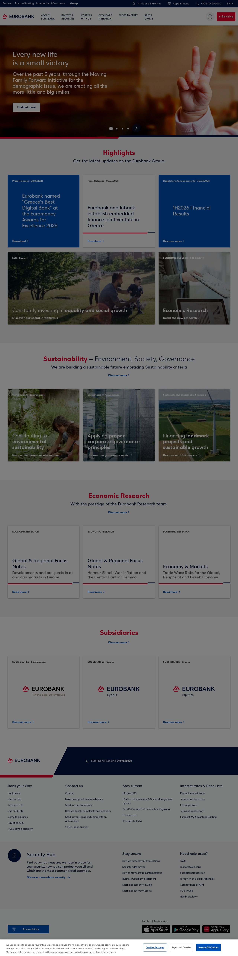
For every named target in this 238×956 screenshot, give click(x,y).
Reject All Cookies (181, 947)
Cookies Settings (155, 947)
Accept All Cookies (208, 947)
